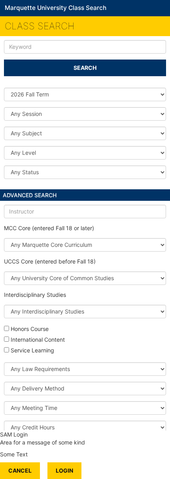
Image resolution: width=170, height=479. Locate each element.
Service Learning (32, 350)
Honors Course (30, 328)
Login (64, 470)
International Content (38, 339)
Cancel (20, 470)
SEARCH (85, 67)
